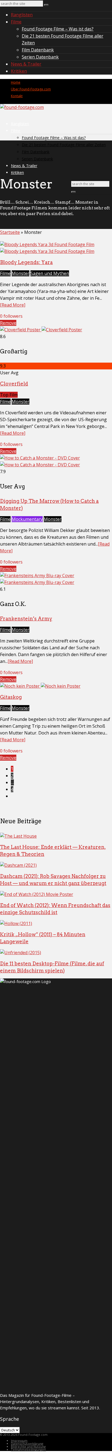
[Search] (46, 5)
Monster (20, 273)
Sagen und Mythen (49, 273)
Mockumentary (27, 519)
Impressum (19, 1440)
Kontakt (17, 96)
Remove (8, 323)
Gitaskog (11, 697)
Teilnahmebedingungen (28, 1449)
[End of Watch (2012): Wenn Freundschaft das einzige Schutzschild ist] (36, 894)
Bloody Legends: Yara (26, 262)
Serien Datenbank (40, 57)
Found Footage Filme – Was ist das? (58, 29)
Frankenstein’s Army (26, 619)
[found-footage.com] (22, 107)
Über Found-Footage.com (31, 89)
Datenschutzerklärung (27, 1443)
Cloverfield (14, 384)
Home (15, 82)
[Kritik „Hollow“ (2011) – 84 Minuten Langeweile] (16, 923)
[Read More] (12, 305)
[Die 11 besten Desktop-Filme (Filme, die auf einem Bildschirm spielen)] (20, 953)
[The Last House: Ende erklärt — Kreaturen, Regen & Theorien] (18, 836)
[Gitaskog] (40, 686)
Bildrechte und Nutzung (28, 1446)
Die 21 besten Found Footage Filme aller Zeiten (64, 144)
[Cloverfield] (41, 330)
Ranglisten (22, 15)
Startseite (10, 232)
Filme (16, 22)
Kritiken (19, 71)
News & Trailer (26, 64)
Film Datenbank (38, 50)
